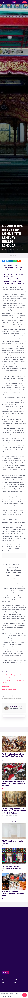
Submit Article (4, 991)
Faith (2, 979)
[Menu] (1, 2)
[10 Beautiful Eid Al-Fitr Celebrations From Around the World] (14, 886)
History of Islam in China (9, 689)
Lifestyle (15, 979)
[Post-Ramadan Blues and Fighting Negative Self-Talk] (14, 860)
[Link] (14, 2)
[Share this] (3, 261)
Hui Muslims (5, 686)
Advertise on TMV (14, 255)
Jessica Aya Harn (8, 249)
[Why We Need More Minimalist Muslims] (14, 835)
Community (3, 985)
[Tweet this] (7, 261)
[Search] (3, 2)
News (15, 982)
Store (15, 991)
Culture (3, 982)
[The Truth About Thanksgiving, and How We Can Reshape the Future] (14, 749)
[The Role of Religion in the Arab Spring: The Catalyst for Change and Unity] (14, 776)
